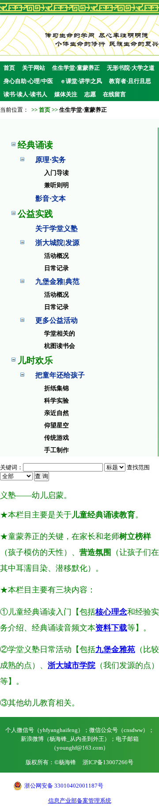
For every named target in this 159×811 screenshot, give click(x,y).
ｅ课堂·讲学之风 (81, 81)
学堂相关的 (59, 333)
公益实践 (35, 214)
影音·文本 (50, 198)
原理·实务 (50, 159)
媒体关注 (65, 94)
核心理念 (111, 611)
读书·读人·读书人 (25, 94)
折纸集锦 (56, 388)
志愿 (90, 94)
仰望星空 (56, 425)
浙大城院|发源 (57, 242)
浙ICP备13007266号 (108, 762)
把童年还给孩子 (60, 375)
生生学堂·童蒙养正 (76, 67)
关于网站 (33, 67)
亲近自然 (56, 413)
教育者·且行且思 (130, 81)
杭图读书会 (59, 346)
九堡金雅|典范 (57, 281)
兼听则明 (56, 185)
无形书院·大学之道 (131, 67)
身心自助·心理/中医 (28, 81)
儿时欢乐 (35, 360)
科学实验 (56, 400)
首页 (9, 67)
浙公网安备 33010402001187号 (63, 785)
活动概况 (56, 256)
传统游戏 (56, 437)
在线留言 (114, 94)
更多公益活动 (56, 320)
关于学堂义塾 (56, 228)
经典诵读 (35, 145)
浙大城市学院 (71, 665)
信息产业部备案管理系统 (79, 800)
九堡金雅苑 (115, 649)
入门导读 (56, 173)
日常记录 (56, 268)
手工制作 (56, 450)
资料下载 (111, 627)
